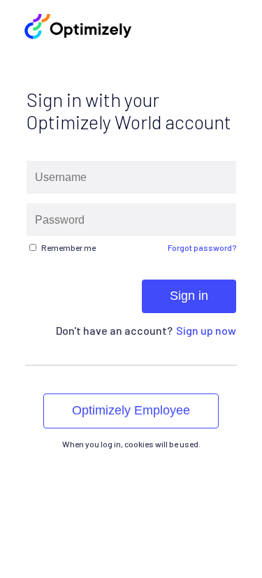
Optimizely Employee (131, 410)
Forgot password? (202, 247)
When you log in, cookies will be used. (131, 444)
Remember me (68, 247)
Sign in (189, 296)
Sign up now (206, 330)
